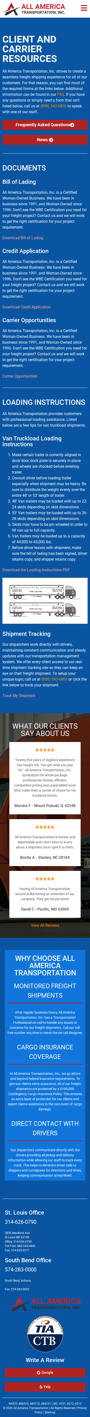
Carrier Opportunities (19, 376)
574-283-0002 (20, 1289)
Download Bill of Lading (22, 238)
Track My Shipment (18, 695)
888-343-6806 (26, 1246)
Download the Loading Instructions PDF (36, 570)
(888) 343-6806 (53, 106)
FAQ (60, 94)
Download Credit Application (26, 307)
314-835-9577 (20, 1250)
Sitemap (50, 1412)
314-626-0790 (20, 1222)
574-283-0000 (20, 1270)
